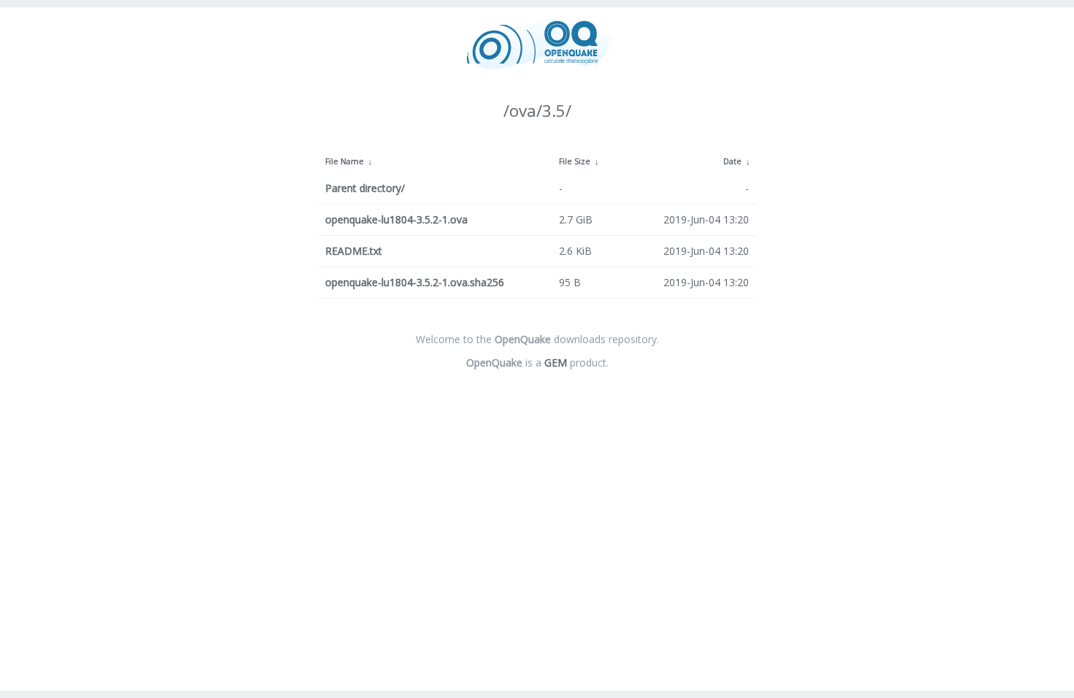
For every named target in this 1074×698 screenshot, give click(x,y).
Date (732, 161)
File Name (344, 161)
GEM (555, 362)
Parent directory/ (365, 188)
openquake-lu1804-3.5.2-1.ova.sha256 (414, 282)
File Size (574, 161)
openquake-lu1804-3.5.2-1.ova (396, 219)
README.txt (353, 251)
